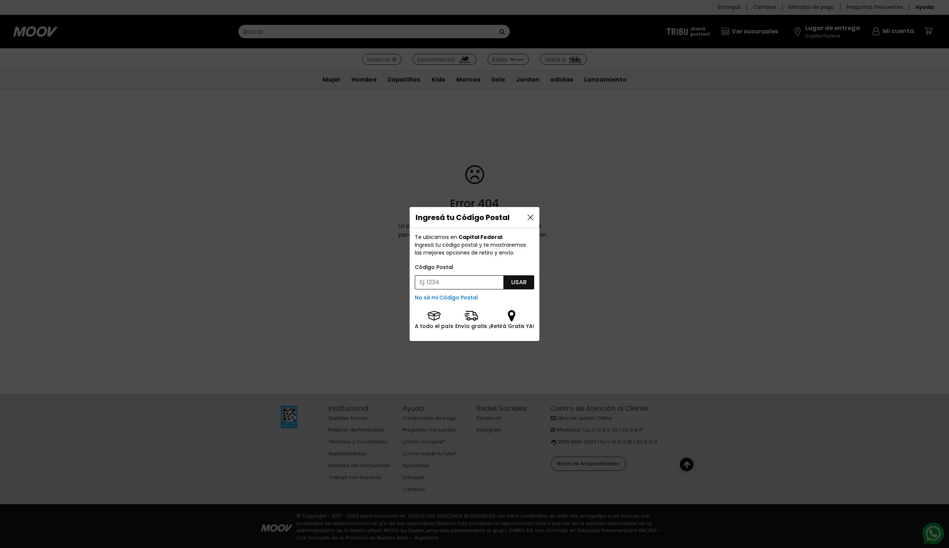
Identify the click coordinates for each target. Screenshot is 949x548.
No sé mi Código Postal (446, 297)
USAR (519, 282)
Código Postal (434, 267)
